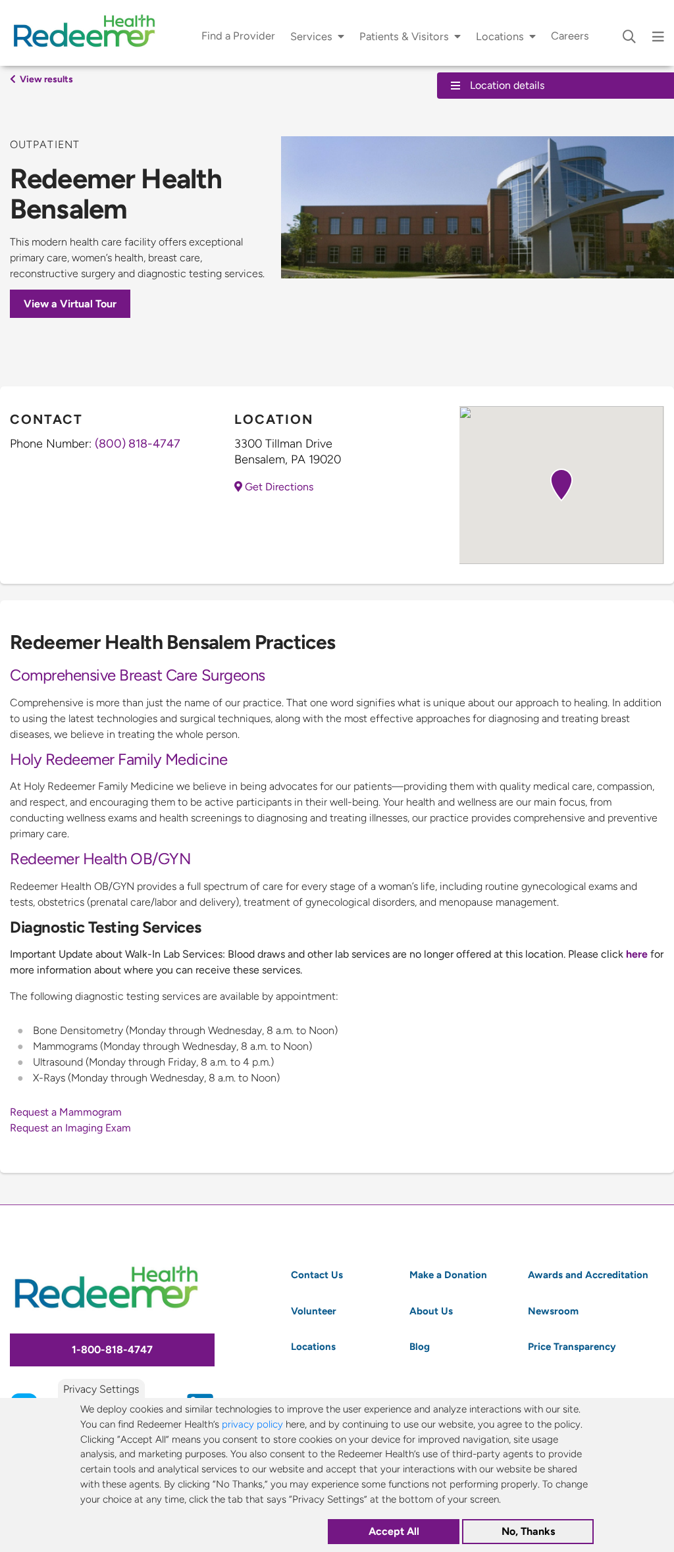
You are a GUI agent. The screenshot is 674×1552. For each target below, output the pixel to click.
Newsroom (553, 1310)
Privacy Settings (101, 1389)
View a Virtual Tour (70, 303)
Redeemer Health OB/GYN (100, 858)
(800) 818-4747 (137, 443)
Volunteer (313, 1310)
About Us (431, 1310)
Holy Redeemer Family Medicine (118, 759)
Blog (419, 1346)
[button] (561, 485)
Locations (500, 36)
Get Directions (277, 486)
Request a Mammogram (66, 1112)
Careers (570, 36)
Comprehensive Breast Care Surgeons (137, 675)
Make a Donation (448, 1274)
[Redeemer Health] (89, 33)
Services (311, 36)
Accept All (394, 1531)
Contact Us (317, 1274)
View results (45, 79)
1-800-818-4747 (112, 1349)
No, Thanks (528, 1531)
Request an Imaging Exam (70, 1128)
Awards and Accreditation (588, 1274)
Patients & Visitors (404, 36)
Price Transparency (572, 1346)
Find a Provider (238, 36)
